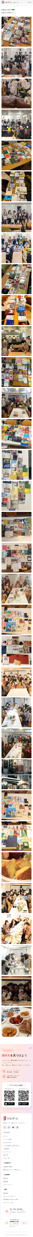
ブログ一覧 (6, 1158)
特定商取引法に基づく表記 (10, 1199)
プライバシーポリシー (9, 1196)
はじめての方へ (7, 1142)
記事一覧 (5, 1155)
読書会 (17, 5)
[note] (17, 1127)
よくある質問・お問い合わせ (11, 1145)
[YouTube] (13, 1127)
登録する (24, 1223)
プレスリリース (7, 1184)
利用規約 (5, 1193)
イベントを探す (7, 1139)
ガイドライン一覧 (8, 1202)
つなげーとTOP (5, 5)
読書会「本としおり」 (28, 5)
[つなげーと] (10, 1118)
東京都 (21, 5)
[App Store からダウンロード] (9, 1103)
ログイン (5, 1136)
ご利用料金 (6, 1149)
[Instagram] (9, 1127)
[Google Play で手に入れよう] (23, 1103)
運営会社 (5, 1178)
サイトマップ (7, 1152)
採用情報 (5, 1181)
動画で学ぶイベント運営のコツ (12, 1170)
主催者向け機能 (7, 1166)
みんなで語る (12, 5)
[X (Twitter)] (4, 1127)
